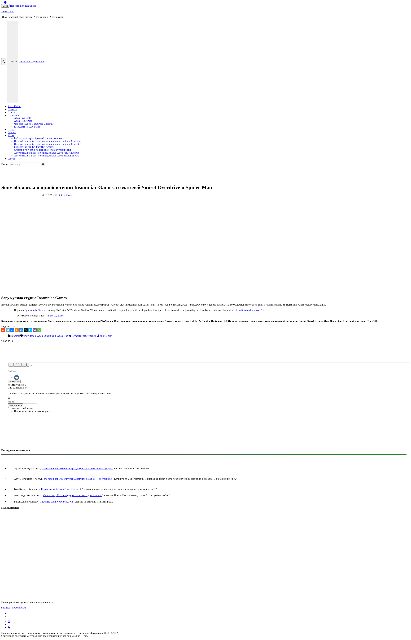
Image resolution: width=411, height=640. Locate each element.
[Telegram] (8, 330)
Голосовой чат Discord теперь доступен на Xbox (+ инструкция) (77, 468)
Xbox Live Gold (22, 118)
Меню (5, 6)
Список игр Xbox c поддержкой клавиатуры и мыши (43, 149)
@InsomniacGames (35, 310)
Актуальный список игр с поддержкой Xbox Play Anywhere (46, 152)
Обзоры (12, 132)
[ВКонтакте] (12, 330)
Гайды (11, 158)
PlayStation (30, 335)
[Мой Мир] (21, 330)
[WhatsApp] (39, 330)
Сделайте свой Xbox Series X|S (57, 501)
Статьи (11, 112)
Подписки (13, 115)
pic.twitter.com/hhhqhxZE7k (249, 310)
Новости (12, 109)
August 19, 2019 (54, 315)
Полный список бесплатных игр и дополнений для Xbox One (48, 141)
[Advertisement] (97, 173)
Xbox (40, 335)
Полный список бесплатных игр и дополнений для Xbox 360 (47, 144)
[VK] (16, 377)
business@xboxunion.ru (13, 607)
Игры (11, 135)
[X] (26, 330)
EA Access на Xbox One (27, 126)
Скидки (12, 129)
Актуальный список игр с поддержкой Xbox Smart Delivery (46, 155)
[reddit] (3, 330)
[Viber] (35, 330)
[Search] (43, 164)
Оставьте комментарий (83, 335)
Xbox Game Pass (23, 120)
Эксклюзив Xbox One (56, 335)
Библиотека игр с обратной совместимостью (38, 138)
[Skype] (30, 330)
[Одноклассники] (17, 330)
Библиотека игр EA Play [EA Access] (34, 147)
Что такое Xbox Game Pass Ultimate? (33, 123)
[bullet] (22, 365)
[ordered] (20, 365)
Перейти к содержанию (23, 5)
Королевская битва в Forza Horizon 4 (61, 489)
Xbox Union (7, 11)
